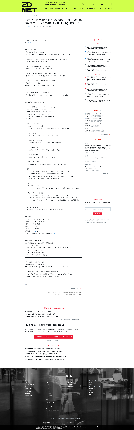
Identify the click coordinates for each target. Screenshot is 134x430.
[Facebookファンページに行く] (63, 376)
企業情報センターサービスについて (63, 336)
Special (110, 8)
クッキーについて (64, 422)
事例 (26, 382)
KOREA (90, 394)
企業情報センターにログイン (43, 336)
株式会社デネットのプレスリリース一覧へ (70, 319)
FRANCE (90, 390)
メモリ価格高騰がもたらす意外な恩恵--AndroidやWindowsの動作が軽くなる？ (47, 351)
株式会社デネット (29, 26)
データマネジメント (92, 8)
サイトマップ (88, 422)
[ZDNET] (32, 6)
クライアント (49, 386)
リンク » (28, 42)
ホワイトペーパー (29, 386)
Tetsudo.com (70, 386)
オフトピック (49, 406)
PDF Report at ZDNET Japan (52, 410)
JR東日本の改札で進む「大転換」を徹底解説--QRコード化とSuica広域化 (45, 359)
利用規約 (55, 422)
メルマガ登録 (97, 213)
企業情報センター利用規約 (52, 340)
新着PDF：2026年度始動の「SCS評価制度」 (55, 4)
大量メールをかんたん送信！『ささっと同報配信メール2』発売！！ (44, 316)
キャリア (48, 404)
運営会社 (80, 422)
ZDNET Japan (28, 15)
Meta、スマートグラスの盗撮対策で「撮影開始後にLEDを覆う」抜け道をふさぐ (47, 356)
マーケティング (49, 401)
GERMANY (91, 392)
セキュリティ (73, 8)
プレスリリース (36, 15)
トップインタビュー (29, 384)
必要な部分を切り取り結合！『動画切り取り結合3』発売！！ (42, 314)
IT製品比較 (27, 393)
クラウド (82, 8)
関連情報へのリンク (75, 288)
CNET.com (91, 382)
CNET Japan (97, 222)
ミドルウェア (49, 397)
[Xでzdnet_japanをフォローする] (67, 376)
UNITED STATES (92, 388)
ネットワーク (49, 395)
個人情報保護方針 (47, 422)
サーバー (48, 391)
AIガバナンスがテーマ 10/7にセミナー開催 (55, 2)
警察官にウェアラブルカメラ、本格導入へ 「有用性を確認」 (42, 354)
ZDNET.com (91, 384)
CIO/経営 (57, 8)
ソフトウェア (102, 8)
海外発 (51, 8)
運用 (47, 399)
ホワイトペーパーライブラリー (101, 105)
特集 (46, 8)
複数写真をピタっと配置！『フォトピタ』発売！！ (39, 311)
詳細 (58, 428)
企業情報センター (29, 388)
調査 (47, 408)
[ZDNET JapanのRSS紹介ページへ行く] (71, 376)
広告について (73, 422)
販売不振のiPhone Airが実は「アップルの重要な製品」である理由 (43, 348)
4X (68, 380)
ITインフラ (65, 8)
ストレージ (48, 393)
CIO (47, 382)
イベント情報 (28, 391)
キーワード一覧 (28, 395)
